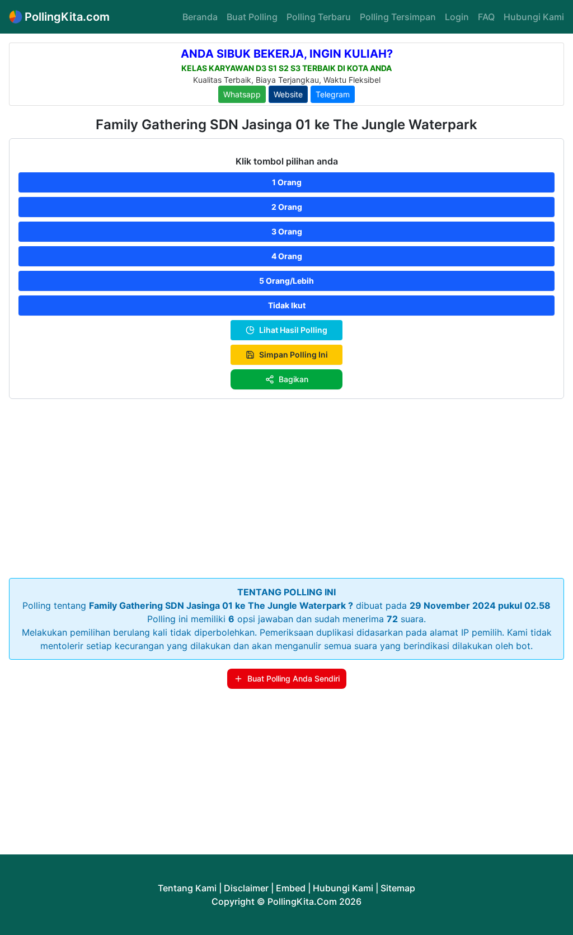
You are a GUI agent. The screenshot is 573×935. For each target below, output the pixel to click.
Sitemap (398, 888)
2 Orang (286, 207)
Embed (291, 888)
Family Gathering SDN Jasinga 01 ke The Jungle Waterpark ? (221, 605)
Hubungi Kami (534, 16)
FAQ (486, 16)
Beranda (200, 16)
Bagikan (293, 379)
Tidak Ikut (287, 305)
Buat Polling (252, 16)
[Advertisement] (286, 486)
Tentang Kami (187, 888)
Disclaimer (246, 888)
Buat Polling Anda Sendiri (293, 678)
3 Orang (286, 231)
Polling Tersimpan (398, 16)
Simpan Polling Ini (293, 354)
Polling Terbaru (318, 16)
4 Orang (286, 256)
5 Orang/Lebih (286, 280)
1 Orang (287, 182)
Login (457, 16)
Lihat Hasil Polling (293, 330)
